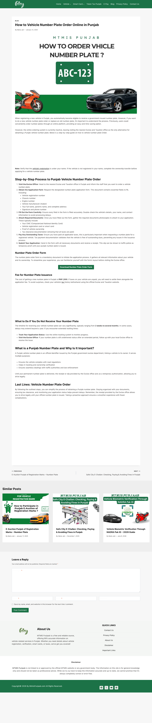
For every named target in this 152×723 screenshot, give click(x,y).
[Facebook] (101, 687)
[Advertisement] (76, 152)
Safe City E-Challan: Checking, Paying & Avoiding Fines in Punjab (113, 473)
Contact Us (134, 4)
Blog (112, 4)
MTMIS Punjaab (19, 668)
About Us (109, 640)
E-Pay (106, 4)
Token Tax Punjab (94, 4)
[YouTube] (111, 687)
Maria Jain (20, 30)
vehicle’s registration (40, 169)
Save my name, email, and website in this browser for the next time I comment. (43, 604)
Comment (17, 571)
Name (16, 598)
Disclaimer (109, 645)
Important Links (108, 650)
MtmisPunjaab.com (37, 686)
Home (58, 4)
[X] (106, 687)
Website (103, 598)
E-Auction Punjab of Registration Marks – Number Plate (35, 473)
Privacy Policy (122, 4)
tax (63, 282)
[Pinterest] (116, 687)
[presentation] (25, 509)
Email (59, 598)
